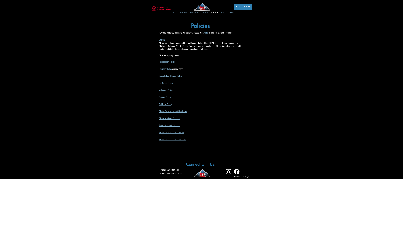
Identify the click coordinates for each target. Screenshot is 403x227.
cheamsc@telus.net (174, 173)
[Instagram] (228, 171)
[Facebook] (236, 171)
